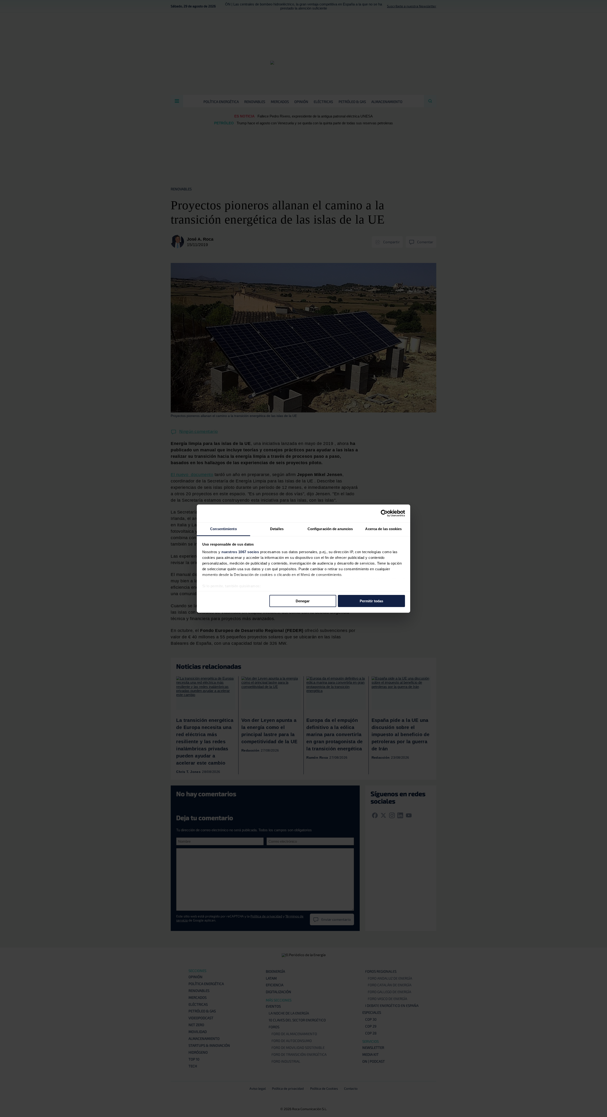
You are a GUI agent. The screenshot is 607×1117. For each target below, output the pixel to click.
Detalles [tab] (277, 529)
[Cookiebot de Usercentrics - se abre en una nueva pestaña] (384, 513)
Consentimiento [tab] (223, 529)
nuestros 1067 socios (240, 552)
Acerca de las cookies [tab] (383, 529)
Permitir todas (371, 601)
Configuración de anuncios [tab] (330, 529)
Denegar (303, 601)
